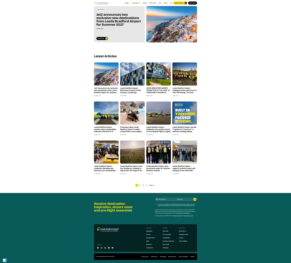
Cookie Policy (187, 213)
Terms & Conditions (183, 256)
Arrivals (148, 234)
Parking (144, 3)
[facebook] (98, 248)
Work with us (182, 231)
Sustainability (166, 238)
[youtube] (112, 248)
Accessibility (163, 256)
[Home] (101, 3)
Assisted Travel (150, 238)
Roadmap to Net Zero (168, 241)
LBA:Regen (166, 248)
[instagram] (101, 248)
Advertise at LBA (183, 234)
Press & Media (183, 241)
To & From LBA (152, 3)
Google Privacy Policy (177, 215)
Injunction (148, 244)
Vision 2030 (166, 244)
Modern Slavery (172, 256)
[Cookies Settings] (5, 260)
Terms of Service (187, 215)
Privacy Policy (179, 213)
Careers (165, 3)
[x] (105, 248)
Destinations (149, 248)
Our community (167, 234)
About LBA (165, 231)
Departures (149, 231)
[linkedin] (109, 248)
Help (160, 3)
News (147, 241)
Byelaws (193, 256)
